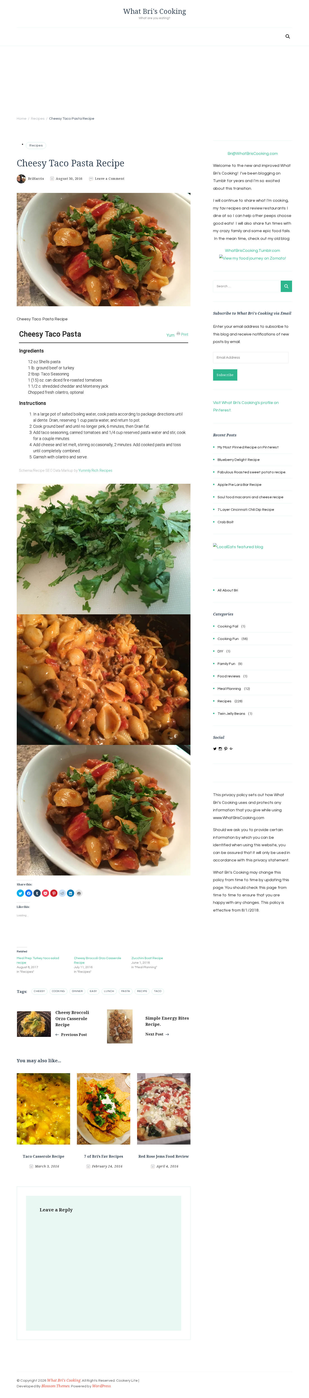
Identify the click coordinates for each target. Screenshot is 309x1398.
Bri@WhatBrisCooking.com (253, 153)
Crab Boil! (225, 522)
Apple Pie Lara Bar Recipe (239, 484)
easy (93, 991)
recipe (142, 991)
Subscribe (225, 375)
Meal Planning (229, 688)
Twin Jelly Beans (231, 713)
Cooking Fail (228, 626)
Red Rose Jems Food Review (163, 1156)
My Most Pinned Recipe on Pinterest (248, 447)
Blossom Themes (55, 1385)
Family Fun (226, 664)
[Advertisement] (154, 80)
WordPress (101, 1385)
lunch (109, 991)
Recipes (36, 145)
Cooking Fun (228, 639)
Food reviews (229, 676)
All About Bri (228, 590)
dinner (77, 991)
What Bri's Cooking (154, 11)
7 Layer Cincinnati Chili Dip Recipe (246, 509)
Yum (170, 335)
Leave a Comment (109, 178)
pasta (125, 991)
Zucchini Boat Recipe (147, 958)
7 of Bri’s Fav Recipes (103, 1156)
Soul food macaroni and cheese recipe (250, 497)
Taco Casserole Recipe (43, 1156)
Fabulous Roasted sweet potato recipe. (252, 472)
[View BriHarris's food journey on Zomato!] (252, 258)
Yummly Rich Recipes (95, 470)
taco (157, 991)
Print (184, 334)
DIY (220, 651)
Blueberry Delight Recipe (239, 460)
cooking (58, 991)
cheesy (39, 991)
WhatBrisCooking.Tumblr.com (252, 250)
